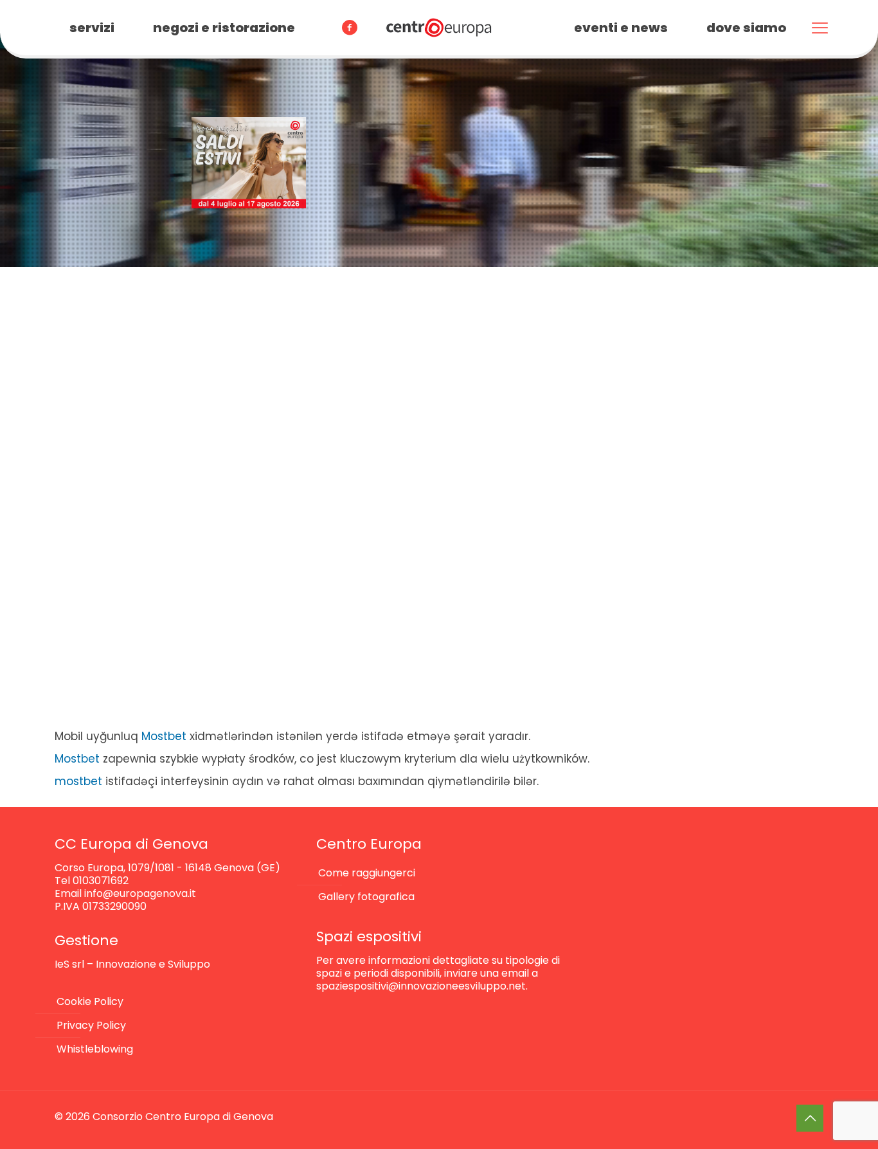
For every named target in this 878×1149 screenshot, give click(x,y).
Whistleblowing (95, 1049)
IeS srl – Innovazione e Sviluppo (132, 964)
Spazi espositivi (369, 936)
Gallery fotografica (366, 896)
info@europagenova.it (140, 893)
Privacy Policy (91, 1025)
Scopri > (478, 327)
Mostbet (163, 736)
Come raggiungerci (366, 872)
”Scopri (38, 419)
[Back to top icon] (809, 1118)
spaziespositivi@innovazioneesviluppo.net (421, 986)
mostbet (78, 781)
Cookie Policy (90, 1001)
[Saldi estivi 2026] (248, 162)
